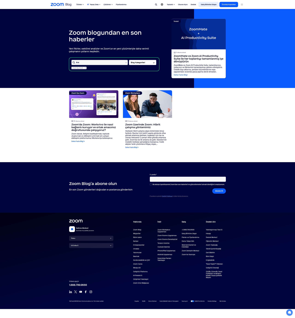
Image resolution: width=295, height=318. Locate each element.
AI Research (137, 275)
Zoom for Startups (188, 254)
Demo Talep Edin (188, 241)
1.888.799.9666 (78, 285)
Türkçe (73, 238)
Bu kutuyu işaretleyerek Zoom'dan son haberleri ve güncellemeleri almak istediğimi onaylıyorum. (189, 184)
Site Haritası (223, 301)
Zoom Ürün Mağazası (141, 283)
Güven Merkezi (152, 301)
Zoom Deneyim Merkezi (190, 251)
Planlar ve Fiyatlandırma (190, 237)
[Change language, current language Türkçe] (162, 4)
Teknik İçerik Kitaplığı (213, 249)
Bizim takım (137, 237)
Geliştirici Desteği (212, 268)
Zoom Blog (137, 230)
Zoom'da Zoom (77, 68)
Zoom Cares (137, 264)
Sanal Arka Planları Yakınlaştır (164, 259)
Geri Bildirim (210, 252)
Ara (77, 62)
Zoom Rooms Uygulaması (167, 235)
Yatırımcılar (137, 252)
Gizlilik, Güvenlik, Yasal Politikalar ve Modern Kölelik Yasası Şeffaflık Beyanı (214, 274)
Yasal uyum (185, 301)
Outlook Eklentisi (164, 247)
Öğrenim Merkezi (212, 241)
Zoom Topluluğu (212, 245)
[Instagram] (90, 291)
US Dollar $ (74, 245)
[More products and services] (241, 4)
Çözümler (107, 4)
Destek (193, 4)
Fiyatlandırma (121, 4)
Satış (184, 222)
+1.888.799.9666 (188, 230)
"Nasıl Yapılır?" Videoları (214, 264)
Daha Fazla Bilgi (180, 75)
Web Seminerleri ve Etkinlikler (189, 246)
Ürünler (79, 4)
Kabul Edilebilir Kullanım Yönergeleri (169, 301)
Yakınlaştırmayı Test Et (214, 230)
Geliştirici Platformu (140, 272)
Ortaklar (136, 249)
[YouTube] (80, 291)
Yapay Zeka (94, 4)
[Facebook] (85, 291)
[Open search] (156, 4)
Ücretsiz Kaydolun (229, 4)
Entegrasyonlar (138, 245)
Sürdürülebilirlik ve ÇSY (141, 260)
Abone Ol (219, 191)
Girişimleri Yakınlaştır (140, 279)
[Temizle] (126, 62)
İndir (159, 222)
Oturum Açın (182, 4)
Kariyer (135, 241)
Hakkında (137, 222)
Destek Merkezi (211, 237)
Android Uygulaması (165, 254)
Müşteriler (137, 233)
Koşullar (137, 301)
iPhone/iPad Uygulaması (166, 251)
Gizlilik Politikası (167, 196)
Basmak (136, 256)
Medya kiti (137, 268)
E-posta (153, 175)
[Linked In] (70, 291)
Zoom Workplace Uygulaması (164, 231)
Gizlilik (143, 301)
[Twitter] (75, 291)
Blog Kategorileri (138, 62)
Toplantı (170, 4)
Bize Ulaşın (210, 256)
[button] (289, 312)
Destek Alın (211, 222)
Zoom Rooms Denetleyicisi (167, 239)
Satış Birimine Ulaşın (208, 4)
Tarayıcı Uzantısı (163, 243)
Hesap (208, 233)
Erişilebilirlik (210, 260)
